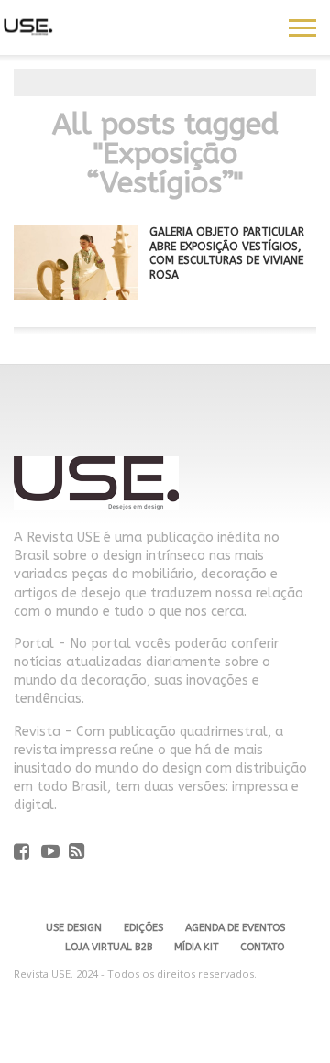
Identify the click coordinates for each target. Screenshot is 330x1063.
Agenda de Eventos (235, 928)
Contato (262, 947)
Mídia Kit (196, 947)
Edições (143, 928)
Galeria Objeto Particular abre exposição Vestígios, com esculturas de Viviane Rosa (226, 253)
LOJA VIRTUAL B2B (108, 947)
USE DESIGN (74, 928)
